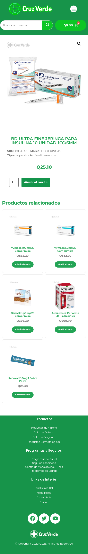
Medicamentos (45, 155)
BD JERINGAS (51, 151)
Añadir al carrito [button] (22, 264)
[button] (73, 9)
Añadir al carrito (35, 182)
